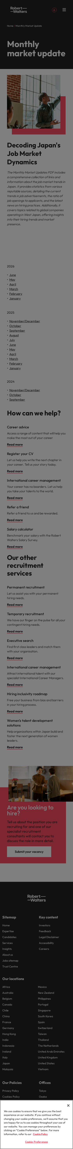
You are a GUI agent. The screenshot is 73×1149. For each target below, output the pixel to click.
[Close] (68, 1105)
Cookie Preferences (36, 1141)
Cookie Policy (40, 1134)
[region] (36, 1124)
